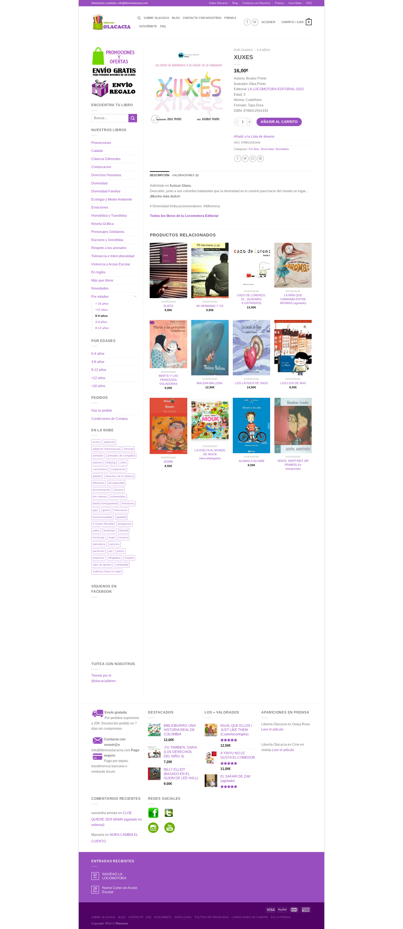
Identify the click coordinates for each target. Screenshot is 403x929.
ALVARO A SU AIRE (251, 461)
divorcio (118, 489)
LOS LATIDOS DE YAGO (251, 383)
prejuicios (98, 557)
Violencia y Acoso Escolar (110, 264)
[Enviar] (132, 118)
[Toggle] (135, 296)
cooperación (118, 469)
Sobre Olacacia (218, 3)
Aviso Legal (183, 917)
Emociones (99, 207)
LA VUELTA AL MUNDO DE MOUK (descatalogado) (210, 454)
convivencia (100, 469)
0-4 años (101, 315)
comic (123, 462)
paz (110, 551)
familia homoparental (105, 503)
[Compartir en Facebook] (237, 158)
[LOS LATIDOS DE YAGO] (251, 347)
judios (96, 530)
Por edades (100, 296)
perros (120, 551)
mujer (111, 537)
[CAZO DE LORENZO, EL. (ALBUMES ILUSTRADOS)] (251, 265)
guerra (106, 510)
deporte (97, 476)
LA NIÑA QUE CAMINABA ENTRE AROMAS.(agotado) (293, 299)
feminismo (128, 503)
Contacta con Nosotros (256, 3)
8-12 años (102, 328)
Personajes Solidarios (107, 232)
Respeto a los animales (108, 248)
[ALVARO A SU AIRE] (251, 425)
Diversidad (99, 183)
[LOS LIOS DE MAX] (293, 347)
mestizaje (98, 537)
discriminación (101, 489)
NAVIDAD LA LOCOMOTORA (114, 876)
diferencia (98, 482)
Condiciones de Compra (109, 418)
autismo (97, 462)
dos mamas (100, 496)
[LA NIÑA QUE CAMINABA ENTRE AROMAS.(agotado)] (293, 265)
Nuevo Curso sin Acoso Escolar (119, 890)
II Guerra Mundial (103, 523)
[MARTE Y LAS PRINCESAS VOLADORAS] (168, 344)
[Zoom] (155, 119)
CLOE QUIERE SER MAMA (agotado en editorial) (116, 819)
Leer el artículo (272, 729)
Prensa (279, 3)
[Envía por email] (252, 158)
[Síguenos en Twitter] (254, 22)
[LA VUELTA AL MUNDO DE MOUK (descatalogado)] (210, 420)
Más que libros (102, 280)
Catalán (97, 151)
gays (95, 510)
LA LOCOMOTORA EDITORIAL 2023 (276, 89)
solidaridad (121, 564)
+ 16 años (102, 303)
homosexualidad (102, 517)
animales (98, 455)
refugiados (114, 557)
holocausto (120, 510)
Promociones (101, 143)
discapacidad (116, 482)
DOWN (168, 461)
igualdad (121, 517)
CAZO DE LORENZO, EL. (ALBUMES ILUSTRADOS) (251, 299)
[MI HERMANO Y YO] (210, 270)
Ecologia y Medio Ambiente (111, 199)
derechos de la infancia (120, 476)
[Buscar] (139, 18)
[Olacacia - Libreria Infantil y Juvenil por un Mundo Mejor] (111, 22)
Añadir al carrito (279, 122)
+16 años (98, 386)
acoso (96, 442)
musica (123, 537)
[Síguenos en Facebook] (247, 22)
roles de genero (102, 564)
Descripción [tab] (159, 175)
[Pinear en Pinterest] (260, 158)
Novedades (100, 288)
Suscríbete (295, 3)
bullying (110, 462)
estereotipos (118, 496)
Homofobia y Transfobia (109, 215)
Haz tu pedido (101, 410)
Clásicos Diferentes (105, 159)
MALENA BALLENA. (210, 383)
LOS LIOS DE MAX (293, 383)
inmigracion (124, 523)
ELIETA (168, 306)
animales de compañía (121, 455)
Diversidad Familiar (105, 191)
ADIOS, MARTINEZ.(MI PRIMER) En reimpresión (293, 464)
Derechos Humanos (106, 175)
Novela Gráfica (102, 224)
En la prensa (281, 917)
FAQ (309, 3)
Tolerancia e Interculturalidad (112, 256)
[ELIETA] (168, 270)
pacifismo (98, 551)
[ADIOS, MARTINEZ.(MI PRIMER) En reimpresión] (293, 425)
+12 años (101, 309)
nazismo (114, 544)
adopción (109, 442)
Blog (235, 3)
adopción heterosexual (106, 448)
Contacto (135, 917)
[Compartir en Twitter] (245, 158)
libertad (123, 530)
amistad (128, 448)
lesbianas (109, 530)
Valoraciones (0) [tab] (185, 175)
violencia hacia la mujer (107, 571)
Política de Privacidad (212, 917)
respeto (129, 557)
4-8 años (101, 322)
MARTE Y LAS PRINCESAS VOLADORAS (168, 379)
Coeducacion (101, 167)
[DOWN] (168, 426)
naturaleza (99, 544)
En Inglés (98, 272)
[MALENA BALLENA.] (210, 347)
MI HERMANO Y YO (209, 306)
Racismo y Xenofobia (107, 240)
